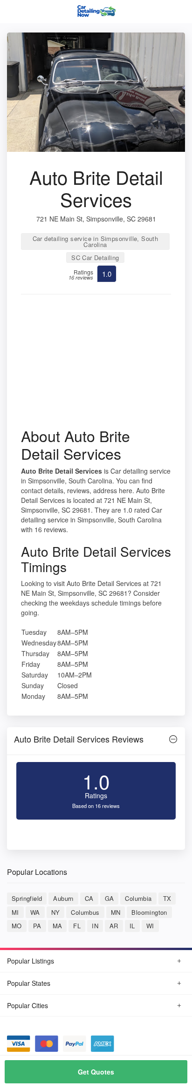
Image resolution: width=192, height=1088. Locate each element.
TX (167, 898)
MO (17, 925)
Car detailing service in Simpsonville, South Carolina (95, 241)
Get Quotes (96, 1071)
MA (57, 925)
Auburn (63, 898)
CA (89, 898)
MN (116, 912)
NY (55, 912)
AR (114, 925)
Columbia (138, 898)
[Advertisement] (96, 364)
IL (132, 925)
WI (150, 925)
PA (37, 925)
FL (77, 925)
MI (15, 912)
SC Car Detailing (95, 257)
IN (95, 925)
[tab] (96, 741)
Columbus (85, 912)
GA (109, 898)
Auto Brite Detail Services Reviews (79, 739)
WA (35, 912)
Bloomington (149, 912)
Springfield (27, 898)
